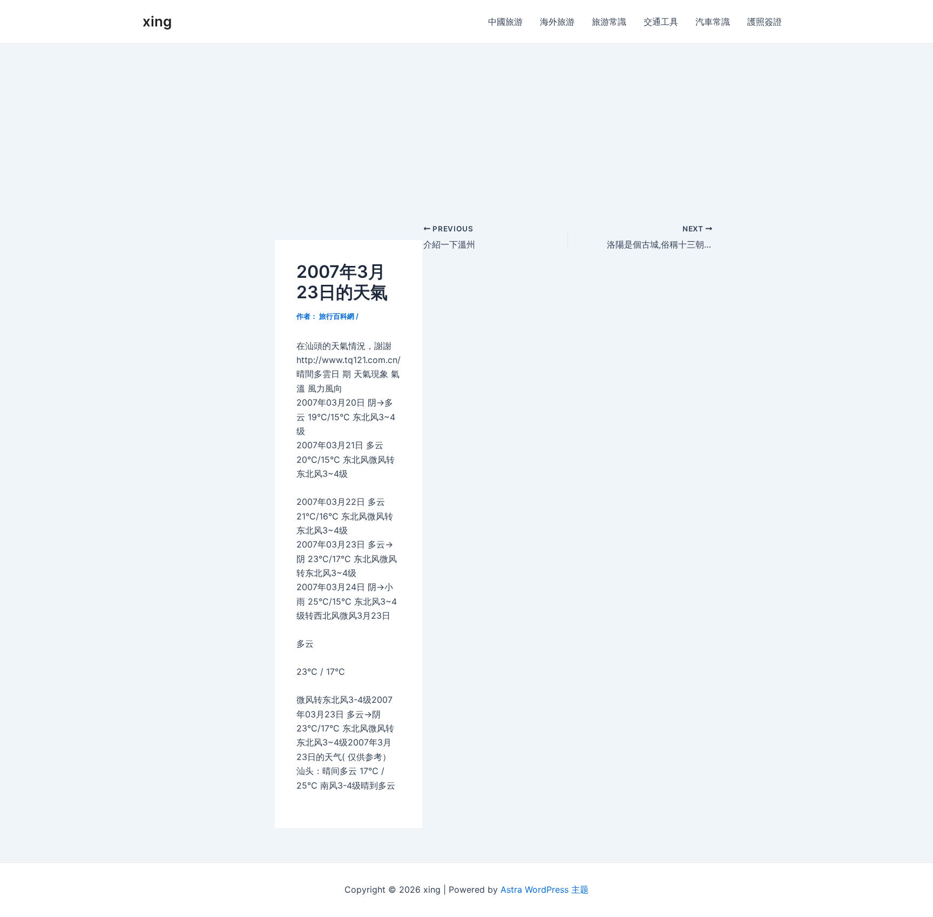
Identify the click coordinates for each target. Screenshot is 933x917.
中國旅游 (505, 21)
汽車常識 (712, 21)
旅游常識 (609, 21)
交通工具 (661, 21)
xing (157, 21)
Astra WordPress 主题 (545, 889)
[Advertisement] (466, 124)
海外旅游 (557, 21)
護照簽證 (764, 21)
